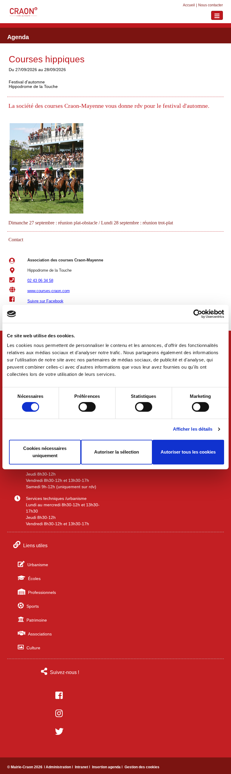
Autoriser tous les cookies (188, 451)
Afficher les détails (193, 429)
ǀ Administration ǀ (59, 767)
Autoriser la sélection (116, 451)
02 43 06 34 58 (40, 280)
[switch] (87, 407)
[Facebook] (59, 695)
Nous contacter (210, 5)
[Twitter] (59, 731)
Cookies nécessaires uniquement (44, 452)
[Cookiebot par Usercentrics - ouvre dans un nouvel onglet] (197, 313)
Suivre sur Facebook (45, 301)
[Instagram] (59, 713)
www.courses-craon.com (48, 291)
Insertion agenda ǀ (107, 767)
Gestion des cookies (142, 767)
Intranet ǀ (83, 767)
